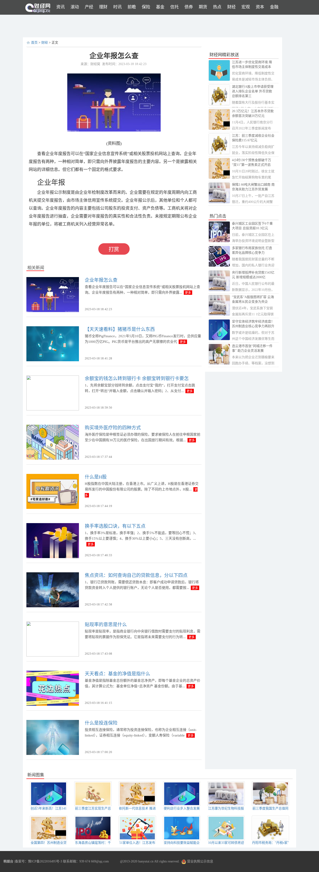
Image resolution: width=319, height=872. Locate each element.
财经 (231, 7)
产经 (89, 7)
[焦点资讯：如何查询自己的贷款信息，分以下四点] (52, 589)
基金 (160, 7)
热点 (217, 7)
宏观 (245, 7)
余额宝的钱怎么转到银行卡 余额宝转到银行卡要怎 (137, 378)
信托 (174, 7)
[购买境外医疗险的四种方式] (52, 442)
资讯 (60, 7)
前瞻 (132, 7)
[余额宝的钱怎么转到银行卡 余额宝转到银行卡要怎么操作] (52, 392)
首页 (34, 42)
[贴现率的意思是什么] (52, 638)
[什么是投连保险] (52, 737)
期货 (203, 7)
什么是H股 (96, 476)
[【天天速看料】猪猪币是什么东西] (52, 343)
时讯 (117, 7)
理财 (103, 7)
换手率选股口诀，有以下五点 (115, 526)
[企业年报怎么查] (52, 294)
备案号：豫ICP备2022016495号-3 (38, 861)
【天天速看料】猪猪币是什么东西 (120, 329)
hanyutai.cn (145, 861)
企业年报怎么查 (101, 280)
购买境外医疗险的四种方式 (113, 427)
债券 (188, 7)
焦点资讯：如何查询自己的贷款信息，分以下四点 (136, 575)
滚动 (75, 7)
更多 (188, 292)
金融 (274, 7)
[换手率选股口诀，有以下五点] (52, 540)
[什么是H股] (52, 491)
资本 (260, 7)
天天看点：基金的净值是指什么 (117, 673)
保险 (146, 7)
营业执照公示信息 (199, 861)
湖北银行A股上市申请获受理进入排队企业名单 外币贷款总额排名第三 (252, 91)
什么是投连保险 (101, 723)
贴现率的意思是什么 (106, 624)
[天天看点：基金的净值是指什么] (52, 688)
